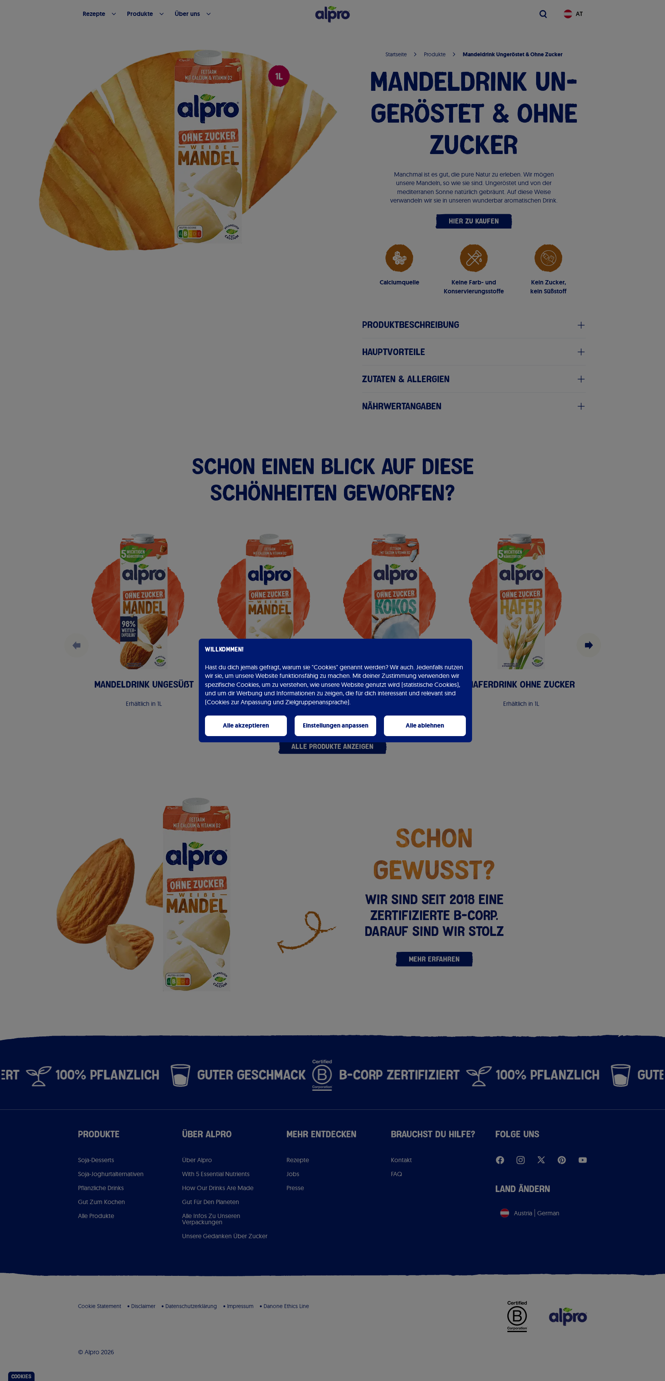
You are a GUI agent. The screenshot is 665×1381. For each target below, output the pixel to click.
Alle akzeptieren (246, 725)
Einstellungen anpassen (335, 725)
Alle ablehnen (425, 725)
